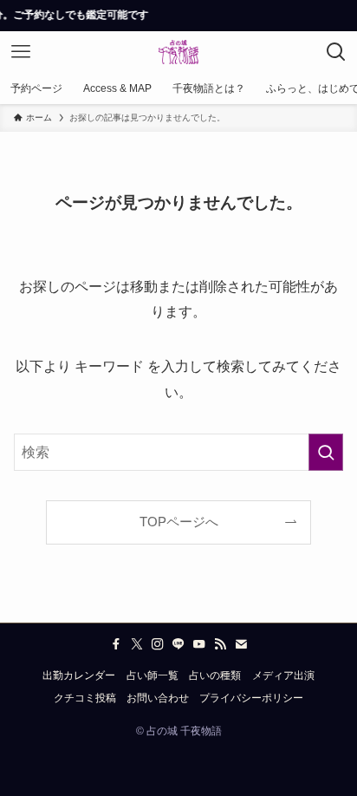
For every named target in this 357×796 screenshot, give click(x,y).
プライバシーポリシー (251, 698)
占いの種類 (215, 675)
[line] (178, 644)
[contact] (241, 644)
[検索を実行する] (325, 452)
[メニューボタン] (21, 52)
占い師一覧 (152, 675)
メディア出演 (283, 675)
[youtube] (199, 644)
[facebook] (116, 644)
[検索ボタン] (336, 52)
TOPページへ (179, 522)
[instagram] (158, 644)
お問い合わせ (158, 698)
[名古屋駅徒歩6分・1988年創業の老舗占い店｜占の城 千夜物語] (178, 52)
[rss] (220, 644)
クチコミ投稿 (85, 698)
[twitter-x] (137, 644)
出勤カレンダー (78, 675)
